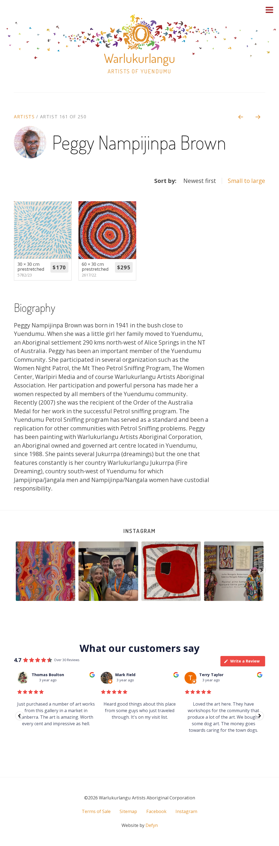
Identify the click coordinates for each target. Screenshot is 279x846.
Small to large (246, 181)
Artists (24, 117)
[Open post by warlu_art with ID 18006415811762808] (45, 571)
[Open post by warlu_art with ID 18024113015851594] (108, 571)
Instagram (139, 530)
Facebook (156, 811)
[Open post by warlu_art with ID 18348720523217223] (171, 571)
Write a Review (245, 661)
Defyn (151, 825)
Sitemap (128, 811)
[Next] (258, 117)
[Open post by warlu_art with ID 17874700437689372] (233, 571)
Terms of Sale (96, 811)
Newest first (199, 181)
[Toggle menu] (269, 10)
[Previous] (240, 117)
